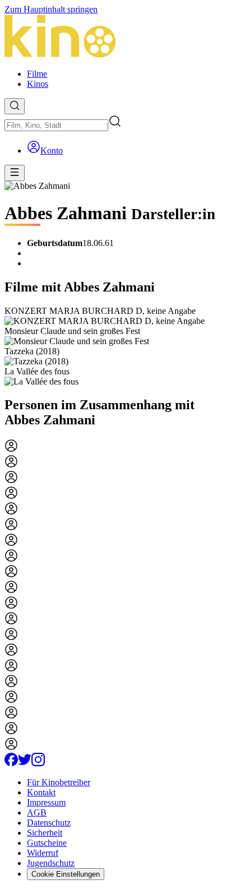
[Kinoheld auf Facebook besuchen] (11, 763)
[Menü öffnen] (14, 173)
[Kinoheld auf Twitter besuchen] (24, 763)
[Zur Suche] (14, 106)
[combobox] (56, 125)
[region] (115, 346)
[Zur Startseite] (115, 37)
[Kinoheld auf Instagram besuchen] (38, 763)
